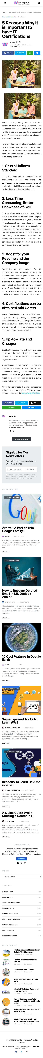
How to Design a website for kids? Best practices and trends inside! (27, 1001)
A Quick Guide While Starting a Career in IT (18, 814)
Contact (21, 859)
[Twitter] (21, 863)
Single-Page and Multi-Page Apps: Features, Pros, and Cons (26, 1020)
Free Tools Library (24, 1046)
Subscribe (30, 469)
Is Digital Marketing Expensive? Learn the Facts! (26, 990)
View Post (5, 552)
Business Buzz (8, 897)
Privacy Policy (21, 1048)
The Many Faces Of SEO (24, 969)
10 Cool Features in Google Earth (21, 658)
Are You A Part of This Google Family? (18, 529)
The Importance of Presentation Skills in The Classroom (27, 951)
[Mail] (25, 863)
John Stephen (10, 821)
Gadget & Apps (8, 908)
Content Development (11, 902)
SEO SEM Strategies (10, 913)
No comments (17, 46)
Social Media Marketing (12, 919)
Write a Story (8, 1046)
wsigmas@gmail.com (17, 427)
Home (3, 12)
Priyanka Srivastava (12, 727)
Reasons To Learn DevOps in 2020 (21, 783)
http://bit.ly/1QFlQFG (31, 393)
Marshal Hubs (10, 602)
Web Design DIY (8, 930)
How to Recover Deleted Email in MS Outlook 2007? (19, 594)
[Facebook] (18, 863)
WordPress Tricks (9, 935)
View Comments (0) (21, 439)
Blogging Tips (7, 891)
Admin (12, 42)
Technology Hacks (9, 17)
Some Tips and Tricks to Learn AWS (19, 720)
